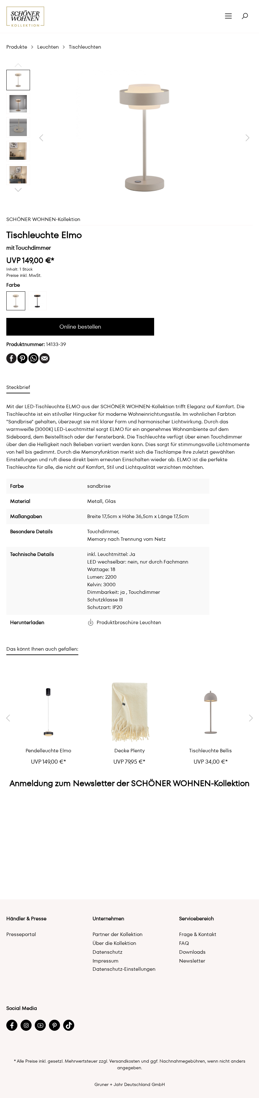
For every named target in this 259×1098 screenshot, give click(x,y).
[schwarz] (37, 300)
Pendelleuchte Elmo (48, 750)
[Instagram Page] (26, 1025)
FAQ (184, 943)
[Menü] (228, 16)
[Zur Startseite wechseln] (25, 16)
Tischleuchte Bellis (210, 750)
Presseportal (21, 934)
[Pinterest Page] (54, 1025)
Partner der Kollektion (117, 934)
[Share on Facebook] (11, 357)
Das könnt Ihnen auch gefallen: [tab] (42, 649)
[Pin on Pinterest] (22, 357)
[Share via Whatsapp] (33, 357)
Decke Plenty (129, 750)
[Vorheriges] (41, 138)
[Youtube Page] (40, 1025)
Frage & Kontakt (197, 934)
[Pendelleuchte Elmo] (48, 712)
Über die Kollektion (114, 943)
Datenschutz (108, 952)
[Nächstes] (247, 138)
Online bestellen (80, 327)
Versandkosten (124, 1061)
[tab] (18, 387)
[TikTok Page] (68, 1025)
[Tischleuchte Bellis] (210, 712)
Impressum (105, 960)
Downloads (192, 952)
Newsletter (192, 960)
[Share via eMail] (44, 357)
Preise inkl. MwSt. (23, 275)
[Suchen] (245, 16)
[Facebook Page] (11, 1025)
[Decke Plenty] (129, 712)
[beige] (15, 300)
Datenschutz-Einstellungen (124, 969)
